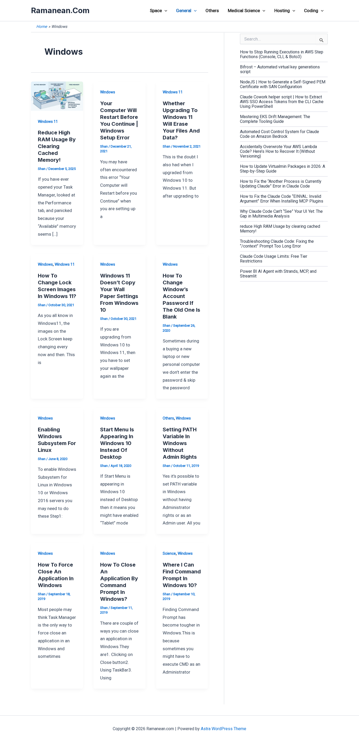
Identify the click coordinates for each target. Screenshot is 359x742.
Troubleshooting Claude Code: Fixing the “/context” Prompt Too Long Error (277, 244)
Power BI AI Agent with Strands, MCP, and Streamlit (278, 274)
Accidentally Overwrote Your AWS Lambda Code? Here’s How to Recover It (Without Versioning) (278, 151)
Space (156, 10)
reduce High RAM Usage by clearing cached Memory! (57, 146)
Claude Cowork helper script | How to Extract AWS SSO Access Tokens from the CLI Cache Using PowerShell (282, 101)
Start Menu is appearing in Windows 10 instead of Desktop (117, 443)
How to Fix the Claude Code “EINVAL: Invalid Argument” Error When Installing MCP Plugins (281, 199)
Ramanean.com (60, 10)
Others (212, 10)
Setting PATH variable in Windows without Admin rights (180, 443)
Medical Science (244, 10)
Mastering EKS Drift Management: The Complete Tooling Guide (275, 119)
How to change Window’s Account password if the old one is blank (181, 296)
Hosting (282, 10)
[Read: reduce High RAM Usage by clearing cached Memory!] (57, 95)
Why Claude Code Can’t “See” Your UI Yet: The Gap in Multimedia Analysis (281, 214)
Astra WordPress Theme (223, 728)
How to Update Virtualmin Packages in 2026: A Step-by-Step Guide (282, 169)
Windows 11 (48, 121)
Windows (107, 92)
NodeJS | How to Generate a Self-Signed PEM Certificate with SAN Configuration (282, 84)
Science (169, 553)
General (183, 10)
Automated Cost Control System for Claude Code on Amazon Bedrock (279, 134)
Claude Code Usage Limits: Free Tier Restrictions (273, 259)
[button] (164, 10)
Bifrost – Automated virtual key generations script (280, 69)
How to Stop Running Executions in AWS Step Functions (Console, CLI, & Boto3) (281, 54)
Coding (311, 10)
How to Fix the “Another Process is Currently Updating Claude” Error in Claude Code (280, 184)
